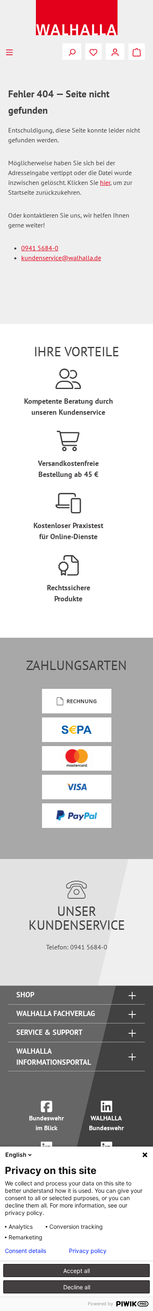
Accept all (76, 1270)
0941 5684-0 (39, 248)
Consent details (25, 1251)
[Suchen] (71, 51)
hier (105, 182)
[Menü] (9, 51)
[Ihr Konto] (115, 51)
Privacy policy (87, 1251)
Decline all (76, 1287)
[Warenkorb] (137, 51)
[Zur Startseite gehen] (76, 17)
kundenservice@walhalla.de (61, 258)
